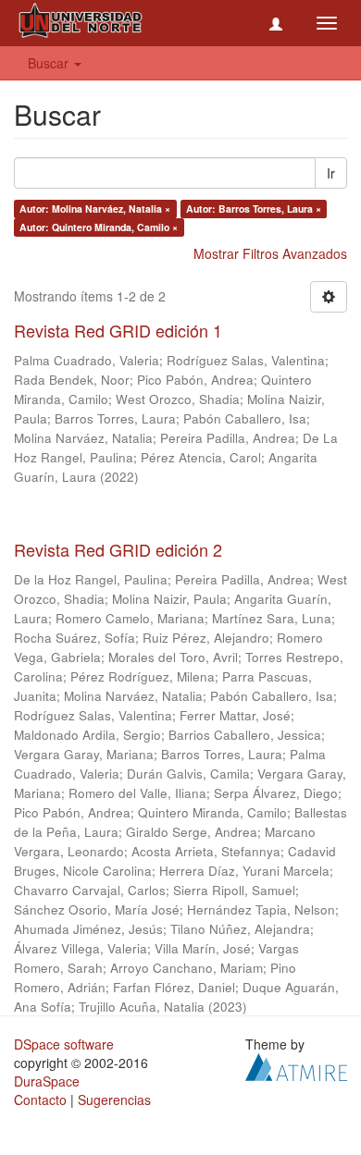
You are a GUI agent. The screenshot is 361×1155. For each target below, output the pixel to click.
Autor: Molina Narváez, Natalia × (94, 208)
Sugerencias (114, 1099)
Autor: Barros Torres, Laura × (253, 208)
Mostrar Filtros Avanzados (270, 253)
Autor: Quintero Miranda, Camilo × (98, 227)
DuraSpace (47, 1081)
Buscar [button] (50, 63)
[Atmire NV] (296, 1064)
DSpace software (64, 1044)
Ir (331, 173)
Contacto (40, 1099)
